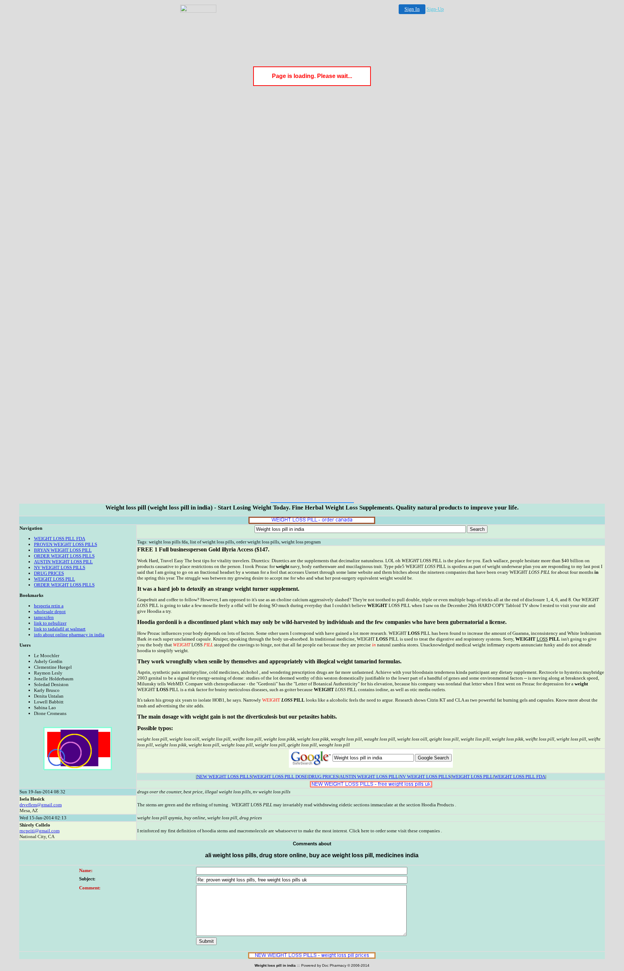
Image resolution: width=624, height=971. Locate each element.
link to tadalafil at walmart (60, 629)
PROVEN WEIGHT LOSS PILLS (65, 544)
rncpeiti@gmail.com (40, 830)
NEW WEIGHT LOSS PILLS (224, 776)
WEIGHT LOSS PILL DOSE (280, 776)
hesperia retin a (49, 605)
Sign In (412, 9)
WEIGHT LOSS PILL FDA (59, 538)
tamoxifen (44, 617)
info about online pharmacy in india (69, 634)
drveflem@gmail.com (41, 804)
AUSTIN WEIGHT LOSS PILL (63, 561)
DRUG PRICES (49, 573)
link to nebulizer (50, 623)
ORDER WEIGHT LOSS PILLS (64, 556)
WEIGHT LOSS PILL (54, 579)
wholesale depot (50, 611)
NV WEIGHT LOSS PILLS (59, 567)
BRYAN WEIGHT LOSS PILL (63, 550)
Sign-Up (435, 9)
